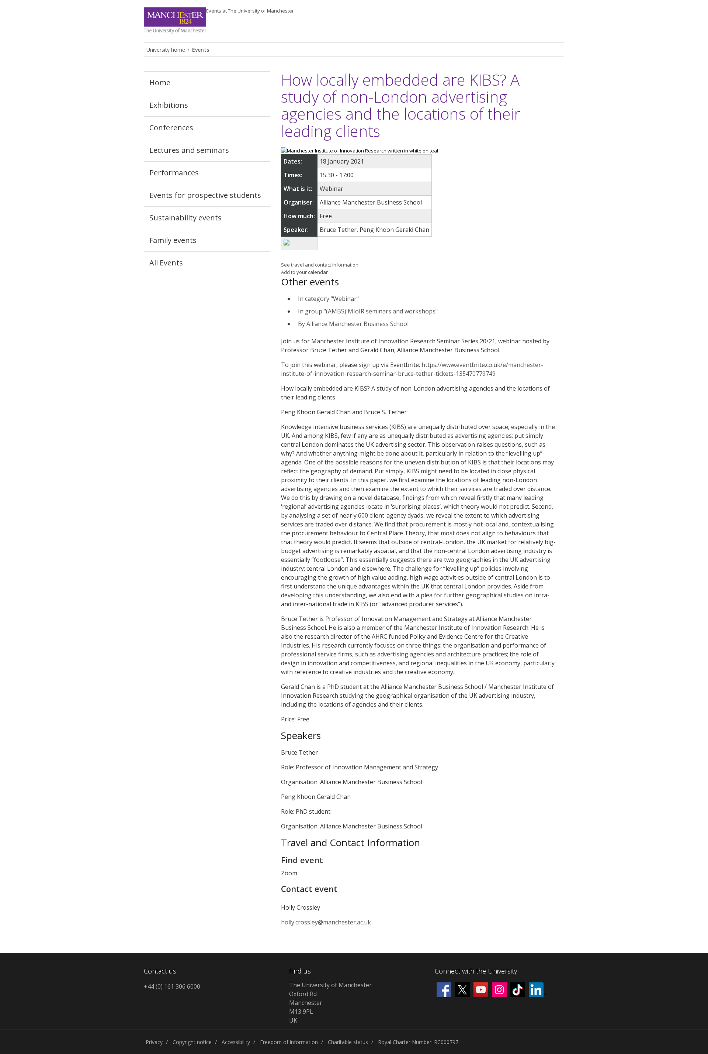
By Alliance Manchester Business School (353, 324)
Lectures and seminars (189, 150)
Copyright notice (192, 1042)
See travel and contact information (319, 264)
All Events (166, 263)
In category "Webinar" (328, 299)
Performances (174, 173)
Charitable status (348, 1042)
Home (159, 82)
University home (165, 49)
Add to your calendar (304, 272)
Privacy (154, 1042)
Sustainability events (185, 218)
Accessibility (236, 1042)
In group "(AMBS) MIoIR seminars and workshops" (368, 311)
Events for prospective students (205, 195)
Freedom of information (289, 1042)
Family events (173, 240)
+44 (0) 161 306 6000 (172, 986)
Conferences (171, 128)
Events (250, 10)
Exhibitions (168, 105)
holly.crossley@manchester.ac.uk (326, 922)
